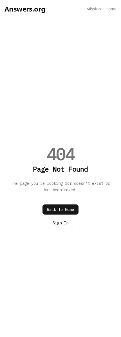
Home (111, 9)
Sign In (60, 223)
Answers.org (25, 8)
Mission (93, 9)
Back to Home (60, 209)
